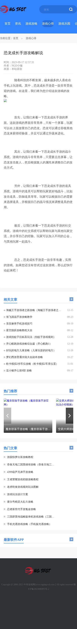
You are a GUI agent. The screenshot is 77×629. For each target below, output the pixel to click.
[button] (69, 416)
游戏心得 (48, 23)
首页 (7, 23)
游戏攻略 (31, 23)
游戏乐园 (64, 23)
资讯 (18, 23)
